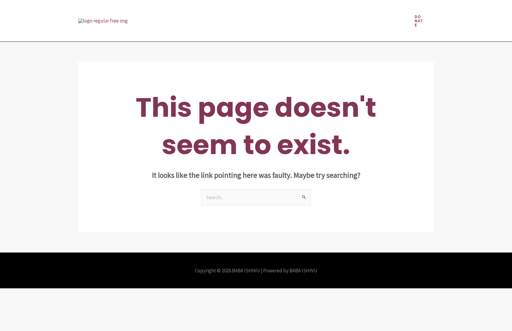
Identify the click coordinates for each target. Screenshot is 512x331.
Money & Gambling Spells (358, 10)
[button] (419, 20)
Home (221, 10)
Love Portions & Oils (265, 10)
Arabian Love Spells (164, 10)
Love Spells (308, 10)
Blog (200, 10)
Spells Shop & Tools (165, 31)
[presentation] (231, 10)
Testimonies (209, 31)
